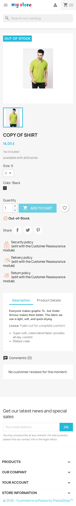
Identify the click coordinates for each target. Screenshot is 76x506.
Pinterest (38, 230)
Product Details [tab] (49, 300)
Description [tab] (21, 300)
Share (17, 230)
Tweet (28, 230)
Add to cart (37, 208)
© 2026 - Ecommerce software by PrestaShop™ (38, 500)
